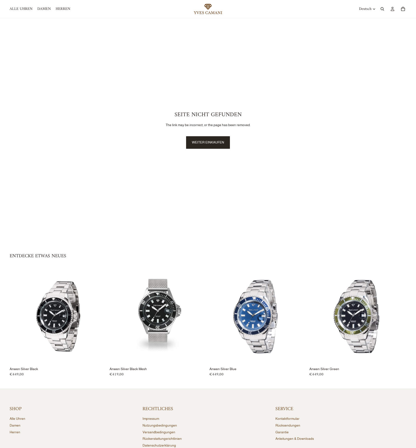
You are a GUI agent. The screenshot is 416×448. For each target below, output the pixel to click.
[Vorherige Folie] (17, 316)
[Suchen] (382, 9)
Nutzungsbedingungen (160, 425)
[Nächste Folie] (99, 316)
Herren (15, 432)
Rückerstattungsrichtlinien (162, 439)
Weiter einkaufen (208, 142)
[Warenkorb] (403, 9)
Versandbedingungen (159, 432)
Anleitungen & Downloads (294, 439)
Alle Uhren (17, 419)
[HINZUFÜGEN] (99, 357)
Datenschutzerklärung (159, 445)
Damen (15, 425)
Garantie (282, 432)
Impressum (151, 419)
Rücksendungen (287, 425)
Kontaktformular (287, 419)
